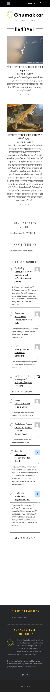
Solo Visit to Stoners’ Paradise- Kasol (23, 457)
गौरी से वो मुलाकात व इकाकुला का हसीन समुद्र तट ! (25, 68)
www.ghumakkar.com (20, 617)
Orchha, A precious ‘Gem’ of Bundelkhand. (23, 430)
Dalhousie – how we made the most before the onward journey (23, 276)
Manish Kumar (26, 74)
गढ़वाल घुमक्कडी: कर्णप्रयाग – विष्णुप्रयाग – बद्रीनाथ (23, 382)
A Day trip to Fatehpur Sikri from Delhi (23, 319)
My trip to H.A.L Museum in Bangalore (22, 352)
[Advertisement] (25, 568)
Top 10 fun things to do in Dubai (22, 405)
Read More (25, 95)
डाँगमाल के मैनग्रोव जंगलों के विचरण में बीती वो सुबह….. (25, 136)
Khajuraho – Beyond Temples (22, 498)
